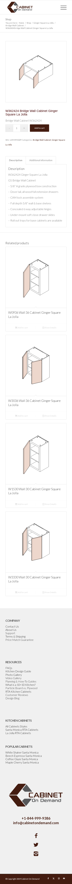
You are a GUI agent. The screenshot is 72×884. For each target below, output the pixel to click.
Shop (8, 19)
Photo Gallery (13, 674)
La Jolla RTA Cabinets (18, 733)
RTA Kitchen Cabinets (18, 691)
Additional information (40, 160)
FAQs (8, 668)
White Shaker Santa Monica (21, 752)
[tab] (15, 160)
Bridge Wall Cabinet (42, 140)
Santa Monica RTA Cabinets (21, 729)
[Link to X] (53, 878)
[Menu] (62, 7)
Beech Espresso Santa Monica (23, 755)
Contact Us (12, 626)
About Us (10, 629)
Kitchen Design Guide (18, 671)
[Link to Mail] (64, 878)
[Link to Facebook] (48, 878)
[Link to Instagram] (58, 878)
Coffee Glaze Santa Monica (21, 759)
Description (15, 160)
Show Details (50, 327)
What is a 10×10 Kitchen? (20, 684)
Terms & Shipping (15, 636)
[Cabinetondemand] (29, 7)
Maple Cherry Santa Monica (22, 762)
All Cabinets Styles (16, 726)
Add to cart (39, 128)
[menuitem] (62, 7)
